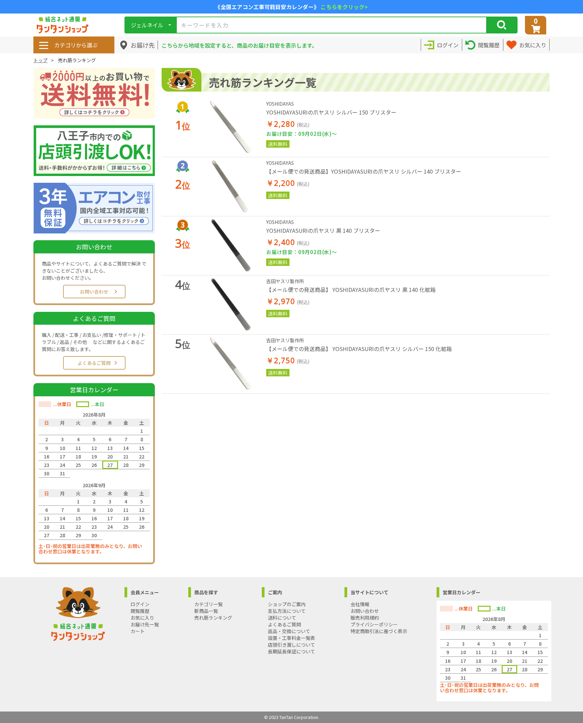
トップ (40, 60)
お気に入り (142, 617)
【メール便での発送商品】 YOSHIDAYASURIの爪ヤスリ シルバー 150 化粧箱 (359, 349)
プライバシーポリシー (374, 624)
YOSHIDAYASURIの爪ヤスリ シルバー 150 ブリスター (331, 112)
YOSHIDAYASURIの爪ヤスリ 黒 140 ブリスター (323, 230)
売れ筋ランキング (213, 617)
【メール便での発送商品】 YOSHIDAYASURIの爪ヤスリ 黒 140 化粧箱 (351, 289)
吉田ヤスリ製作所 (285, 281)
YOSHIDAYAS (280, 103)
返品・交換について (289, 631)
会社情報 (360, 604)
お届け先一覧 (145, 624)
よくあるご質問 (94, 362)
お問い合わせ (94, 291)
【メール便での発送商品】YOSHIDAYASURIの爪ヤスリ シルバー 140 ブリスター (363, 171)
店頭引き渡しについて (291, 644)
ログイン (140, 604)
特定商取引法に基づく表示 (379, 631)
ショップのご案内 (287, 604)
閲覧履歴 (140, 610)
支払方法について (287, 610)
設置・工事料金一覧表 (291, 637)
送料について (282, 617)
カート (138, 631)
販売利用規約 (365, 617)
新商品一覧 (206, 610)
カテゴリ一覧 (208, 604)
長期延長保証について (291, 651)
